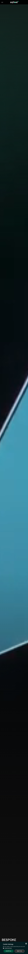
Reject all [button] (19, 951)
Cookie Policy (16, 946)
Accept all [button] (8, 951)
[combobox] (26, 943)
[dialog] (14, 948)
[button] (14, 948)
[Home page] (14, 2)
